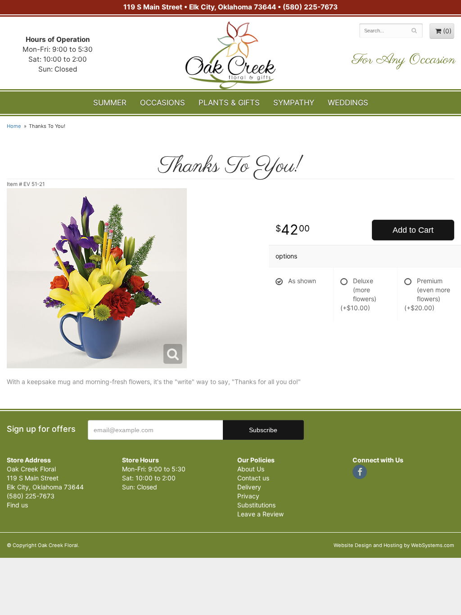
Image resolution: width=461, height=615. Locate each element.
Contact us (253, 478)
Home (14, 126)
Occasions (162, 102)
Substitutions (256, 505)
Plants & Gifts (229, 102)
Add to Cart (413, 230)
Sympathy (293, 102)
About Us (250, 469)
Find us (17, 505)
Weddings (348, 102)
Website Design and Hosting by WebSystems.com (394, 545)
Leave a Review (260, 514)
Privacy (248, 496)
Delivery (249, 487)
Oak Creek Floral (230, 55)
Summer (110, 102)
